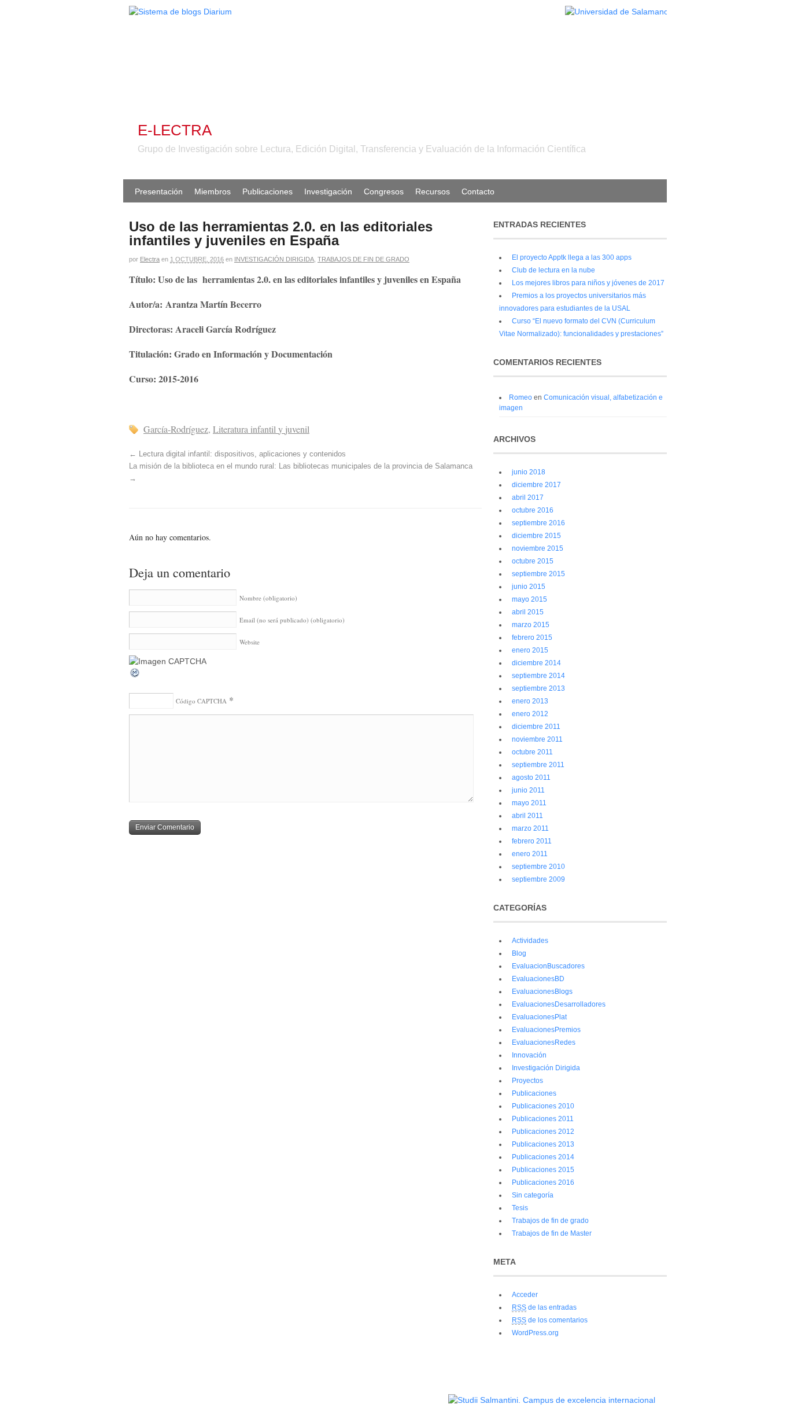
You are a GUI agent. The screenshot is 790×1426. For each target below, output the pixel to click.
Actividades (530, 941)
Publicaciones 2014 (543, 1157)
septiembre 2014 (538, 676)
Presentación (159, 191)
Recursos (432, 191)
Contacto (478, 191)
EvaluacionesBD (538, 979)
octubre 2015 (532, 561)
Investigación (328, 191)
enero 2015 (530, 650)
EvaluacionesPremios (546, 1030)
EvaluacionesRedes (543, 1042)
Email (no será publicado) (292, 620)
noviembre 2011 (537, 739)
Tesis (520, 1208)
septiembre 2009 (538, 879)
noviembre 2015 (537, 548)
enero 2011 (530, 854)
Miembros (212, 191)
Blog (519, 953)
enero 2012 (530, 714)
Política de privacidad (411, 1394)
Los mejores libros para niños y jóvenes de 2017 (588, 283)
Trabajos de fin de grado (363, 259)
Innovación (529, 1055)
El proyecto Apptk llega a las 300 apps (572, 257)
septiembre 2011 (538, 765)
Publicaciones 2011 (543, 1119)
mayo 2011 (529, 803)
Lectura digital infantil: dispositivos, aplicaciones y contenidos (237, 454)
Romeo (520, 397)
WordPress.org (535, 1333)
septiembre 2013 (538, 688)
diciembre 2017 (536, 485)
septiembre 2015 (538, 574)
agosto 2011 (531, 777)
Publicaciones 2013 (543, 1144)
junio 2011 (528, 790)
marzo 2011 (530, 828)
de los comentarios (550, 1320)
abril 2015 (528, 612)
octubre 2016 (532, 510)
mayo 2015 (529, 599)
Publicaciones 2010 (543, 1106)
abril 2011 (527, 816)
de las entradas (544, 1307)
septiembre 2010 (538, 867)
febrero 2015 (532, 637)
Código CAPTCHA (201, 701)
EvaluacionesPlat (539, 1017)
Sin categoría (532, 1195)
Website (249, 642)
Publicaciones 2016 (543, 1182)
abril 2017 (528, 497)
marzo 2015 (530, 625)
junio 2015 (528, 587)
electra (150, 259)
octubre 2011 (532, 752)
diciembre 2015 (536, 536)
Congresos (384, 191)
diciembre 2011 (536, 727)
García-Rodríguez (175, 429)
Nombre (268, 598)
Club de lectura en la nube (553, 270)
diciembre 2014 (536, 663)
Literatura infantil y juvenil (261, 429)
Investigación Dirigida (274, 259)
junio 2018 (528, 472)
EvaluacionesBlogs (542, 991)
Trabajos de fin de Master (552, 1233)
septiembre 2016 (538, 523)
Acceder (525, 1295)
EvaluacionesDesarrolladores (559, 1004)
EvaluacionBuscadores (548, 966)
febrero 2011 (532, 841)
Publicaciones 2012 (543, 1131)
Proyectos (527, 1081)
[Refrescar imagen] (135, 675)
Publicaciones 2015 (543, 1170)
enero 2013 (530, 701)
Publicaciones (267, 191)
